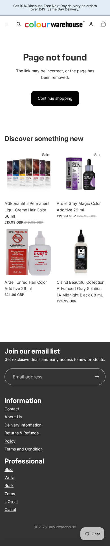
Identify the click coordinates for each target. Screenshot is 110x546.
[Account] (91, 24)
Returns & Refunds (22, 432)
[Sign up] (97, 377)
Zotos (10, 493)
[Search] (18, 24)
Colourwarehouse (61, 527)
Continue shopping (55, 98)
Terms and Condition (24, 449)
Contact (12, 408)
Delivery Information (23, 424)
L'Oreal (11, 501)
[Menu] (6, 24)
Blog (9, 469)
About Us (13, 416)
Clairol (10, 509)
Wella (9, 477)
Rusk (9, 485)
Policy (10, 440)
